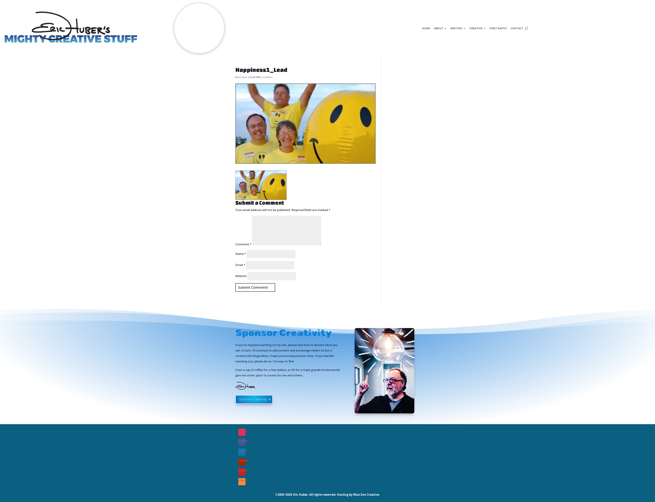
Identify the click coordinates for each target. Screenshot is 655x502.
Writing (456, 28)
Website (241, 276)
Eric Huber (242, 77)
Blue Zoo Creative (366, 495)
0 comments (267, 77)
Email (240, 265)
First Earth (498, 28)
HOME (426, 28)
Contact (517, 28)
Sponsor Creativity (253, 399)
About (438, 28)
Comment (243, 244)
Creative (475, 28)
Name (240, 254)
